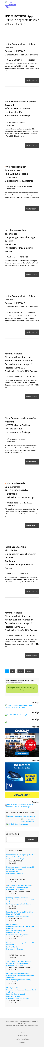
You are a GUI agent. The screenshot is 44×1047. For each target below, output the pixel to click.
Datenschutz (23, 1036)
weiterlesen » (31, 80)
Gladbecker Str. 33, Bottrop (19, 173)
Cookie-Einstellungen (22, 1039)
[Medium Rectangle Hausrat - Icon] (16, 715)
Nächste (29, 671)
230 (20, 671)
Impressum (23, 1042)
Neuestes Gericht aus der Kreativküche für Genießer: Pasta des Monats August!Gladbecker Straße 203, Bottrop (21, 929)
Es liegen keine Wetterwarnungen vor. (22, 688)
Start (23, 1032)
